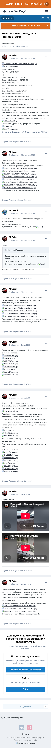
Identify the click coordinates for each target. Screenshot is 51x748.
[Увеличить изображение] (19, 64)
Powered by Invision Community (25, 740)
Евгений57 (14, 210)
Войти (25, 689)
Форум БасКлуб (14, 11)
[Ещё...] (46, 57)
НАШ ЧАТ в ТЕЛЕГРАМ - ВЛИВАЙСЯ (23, 3)
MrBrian (10, 44)
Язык (25, 734)
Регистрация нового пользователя (25, 670)
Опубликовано (22, 58)
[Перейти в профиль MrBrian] (4, 57)
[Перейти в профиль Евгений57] (4, 212)
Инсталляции (22, 46)
